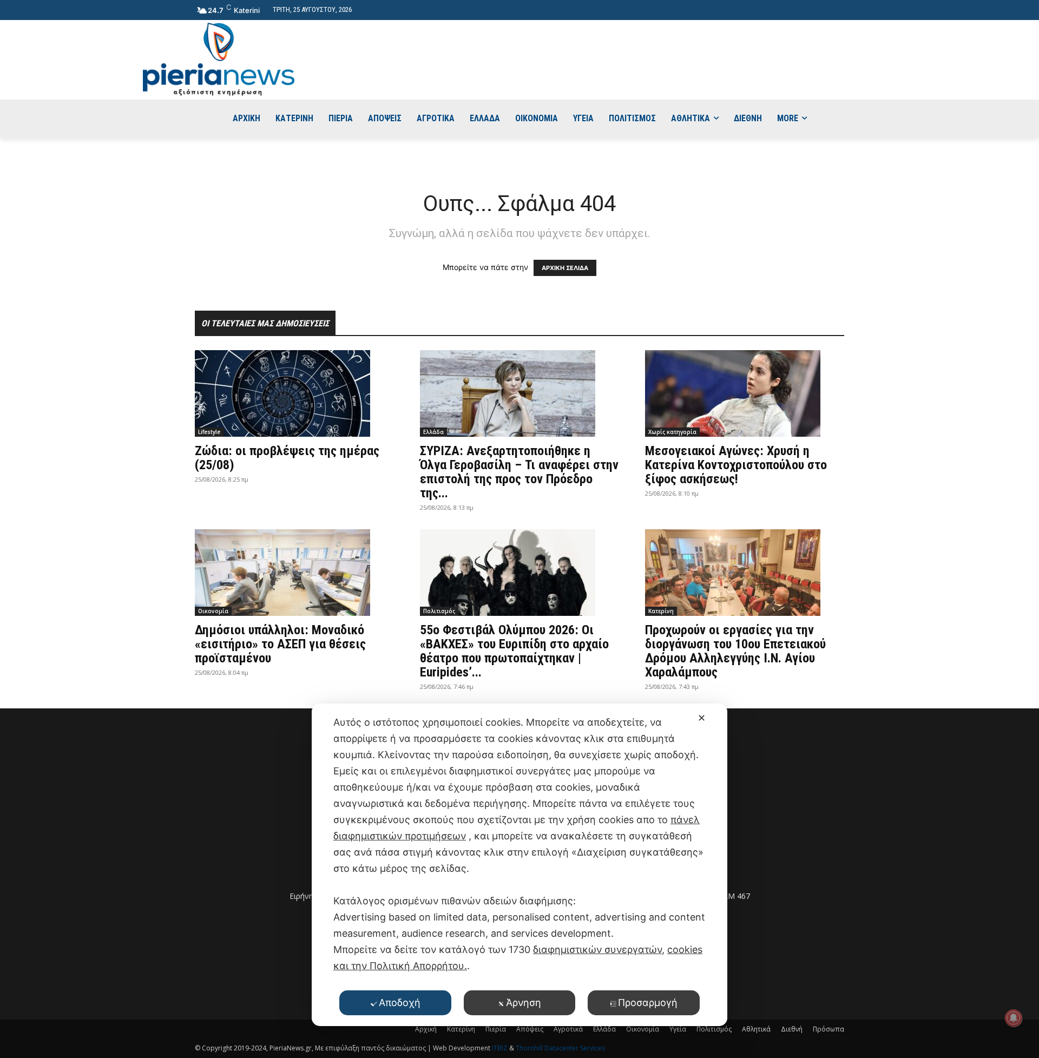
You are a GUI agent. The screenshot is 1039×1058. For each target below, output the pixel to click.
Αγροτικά (568, 1029)
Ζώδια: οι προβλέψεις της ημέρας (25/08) (287, 457)
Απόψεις (529, 1029)
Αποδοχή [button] (399, 1002)
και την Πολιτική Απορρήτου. (400, 965)
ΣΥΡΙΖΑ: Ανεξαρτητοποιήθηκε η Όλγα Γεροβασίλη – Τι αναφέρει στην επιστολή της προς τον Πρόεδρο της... (519, 472)
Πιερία (495, 1029)
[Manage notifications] (1013, 1018)
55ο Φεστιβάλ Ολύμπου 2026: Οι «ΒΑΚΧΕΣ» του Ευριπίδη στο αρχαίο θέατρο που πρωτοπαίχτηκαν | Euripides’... (514, 651)
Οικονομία (213, 611)
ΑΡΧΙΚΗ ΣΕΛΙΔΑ (565, 268)
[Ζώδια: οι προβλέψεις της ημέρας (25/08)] (294, 393)
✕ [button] (702, 718)
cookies (684, 949)
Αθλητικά (756, 1029)
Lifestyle (209, 432)
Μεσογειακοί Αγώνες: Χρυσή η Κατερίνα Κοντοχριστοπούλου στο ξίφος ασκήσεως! (736, 465)
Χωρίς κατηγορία (672, 432)
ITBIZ (500, 1048)
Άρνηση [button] (523, 1002)
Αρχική (426, 1029)
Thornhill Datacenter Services (560, 1048)
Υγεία (677, 1029)
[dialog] (519, 865)
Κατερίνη (661, 611)
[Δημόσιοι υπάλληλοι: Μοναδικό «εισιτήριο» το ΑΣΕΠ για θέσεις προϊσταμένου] (294, 572)
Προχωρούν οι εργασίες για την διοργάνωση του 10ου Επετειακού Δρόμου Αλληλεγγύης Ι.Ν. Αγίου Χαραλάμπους (735, 651)
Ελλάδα (433, 432)
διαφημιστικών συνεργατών (597, 949)
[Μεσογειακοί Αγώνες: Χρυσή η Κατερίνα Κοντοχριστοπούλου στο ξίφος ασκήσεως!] (744, 393)
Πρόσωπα (828, 1029)
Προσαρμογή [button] (648, 1002)
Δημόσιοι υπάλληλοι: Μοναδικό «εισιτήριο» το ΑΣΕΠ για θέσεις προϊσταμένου (280, 644)
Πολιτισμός (439, 611)
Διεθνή (792, 1029)
